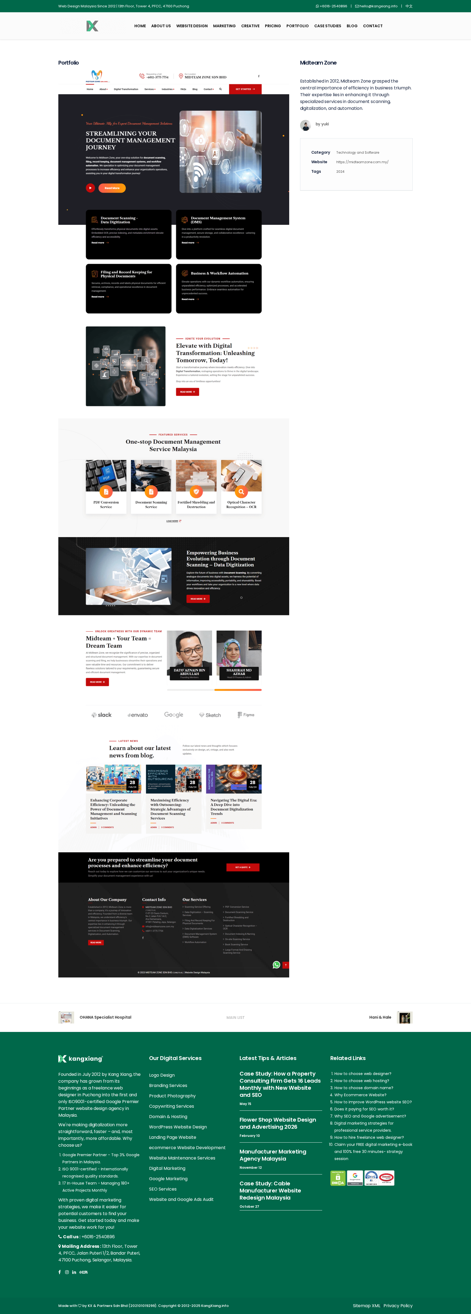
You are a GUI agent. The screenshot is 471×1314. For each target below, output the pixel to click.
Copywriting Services (171, 1106)
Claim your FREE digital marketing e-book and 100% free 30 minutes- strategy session (373, 1151)
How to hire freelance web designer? (369, 1137)
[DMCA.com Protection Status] (338, 1178)
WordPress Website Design (178, 1127)
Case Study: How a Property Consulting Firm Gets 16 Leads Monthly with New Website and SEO (280, 1084)
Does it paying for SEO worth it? (364, 1109)
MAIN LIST (236, 1017)
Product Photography (172, 1096)
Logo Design (162, 1075)
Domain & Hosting (168, 1116)
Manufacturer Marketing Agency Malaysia (273, 1155)
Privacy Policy (398, 1306)
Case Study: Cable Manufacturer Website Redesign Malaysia (270, 1190)
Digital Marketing (167, 1168)
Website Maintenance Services (182, 1158)
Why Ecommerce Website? (360, 1095)
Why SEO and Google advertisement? (370, 1116)
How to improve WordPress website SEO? (373, 1102)
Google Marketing (168, 1179)
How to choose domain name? (363, 1088)
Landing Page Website (172, 1137)
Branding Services (168, 1085)
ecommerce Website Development (187, 1148)
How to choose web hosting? (361, 1080)
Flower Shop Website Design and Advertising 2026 (278, 1123)
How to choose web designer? (362, 1073)
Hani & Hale (380, 1017)
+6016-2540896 (98, 1237)
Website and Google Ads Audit (181, 1199)
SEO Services (163, 1189)
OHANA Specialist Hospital (105, 1017)
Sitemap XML (366, 1306)
